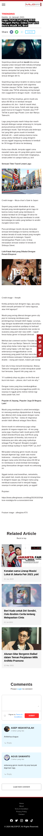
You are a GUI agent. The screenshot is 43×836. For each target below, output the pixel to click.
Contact (22, 814)
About (21, 806)
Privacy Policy (21, 811)
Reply (9, 743)
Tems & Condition (21, 809)
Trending (8, 36)
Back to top (21, 538)
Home (21, 803)
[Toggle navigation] (4, 4)
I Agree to (15, 716)
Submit (32, 716)
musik (26, 62)
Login (19, 689)
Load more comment (21, 787)
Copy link (30, 32)
